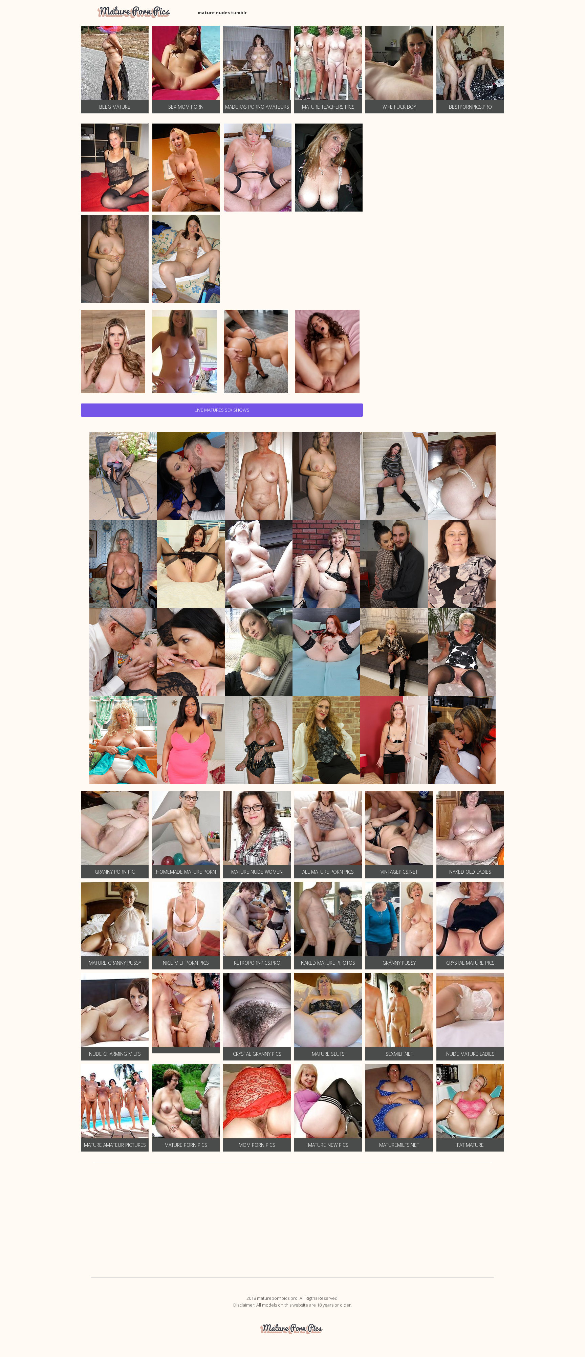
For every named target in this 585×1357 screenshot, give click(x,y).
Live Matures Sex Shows (222, 410)
